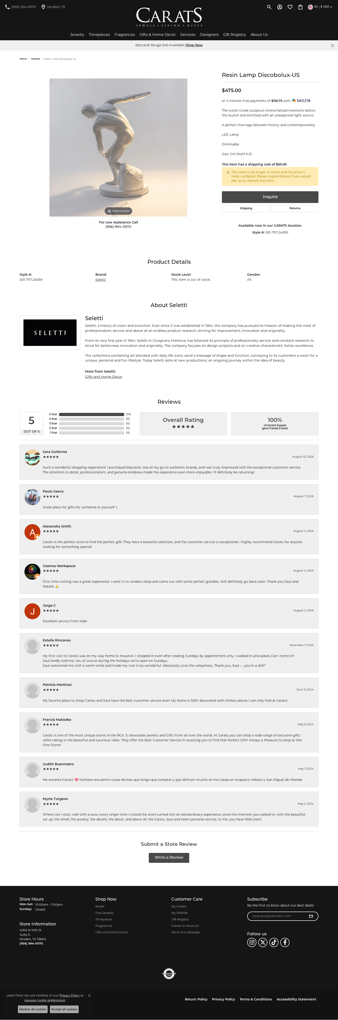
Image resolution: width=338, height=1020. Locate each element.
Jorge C (49, 606)
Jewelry (77, 34)
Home (23, 59)
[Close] (332, 45)
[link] (20, 7)
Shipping (246, 208)
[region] (118, 147)
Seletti (100, 280)
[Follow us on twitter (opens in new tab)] (262, 942)
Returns (295, 208)
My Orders (178, 906)
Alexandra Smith (57, 526)
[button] (269, 7)
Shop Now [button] (194, 45)
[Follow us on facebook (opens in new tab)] (284, 942)
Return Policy (196, 999)
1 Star (53, 433)
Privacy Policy (223, 999)
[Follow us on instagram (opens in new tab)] (251, 942)
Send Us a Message (185, 932)
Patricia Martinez (57, 685)
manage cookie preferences (44, 1000)
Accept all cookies (64, 1009)
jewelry (35, 59)
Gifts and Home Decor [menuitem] (111, 932)
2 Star (53, 428)
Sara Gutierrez (55, 452)
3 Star (53, 423)
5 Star (53, 414)
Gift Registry (234, 34)
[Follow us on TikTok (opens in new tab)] (273, 942)
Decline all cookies (32, 1009)
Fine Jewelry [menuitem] (104, 913)
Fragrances (125, 34)
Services (187, 34)
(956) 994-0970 (118, 227)
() (128, 414)
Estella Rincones (57, 640)
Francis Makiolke (57, 720)
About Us (259, 34)
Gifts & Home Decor (158, 34)
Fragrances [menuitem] (103, 925)
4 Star (53, 419)
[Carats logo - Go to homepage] (169, 17)
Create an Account (185, 925)
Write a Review (169, 858)
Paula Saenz (53, 491)
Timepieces (99, 34)
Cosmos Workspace (59, 566)
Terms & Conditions (256, 999)
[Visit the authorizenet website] (169, 973)
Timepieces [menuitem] (103, 919)
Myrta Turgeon (55, 799)
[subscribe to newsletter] (311, 916)
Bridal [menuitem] (99, 906)
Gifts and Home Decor (103, 377)
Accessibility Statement (296, 999)
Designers (209, 34)
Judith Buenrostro (58, 764)
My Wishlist (179, 913)
